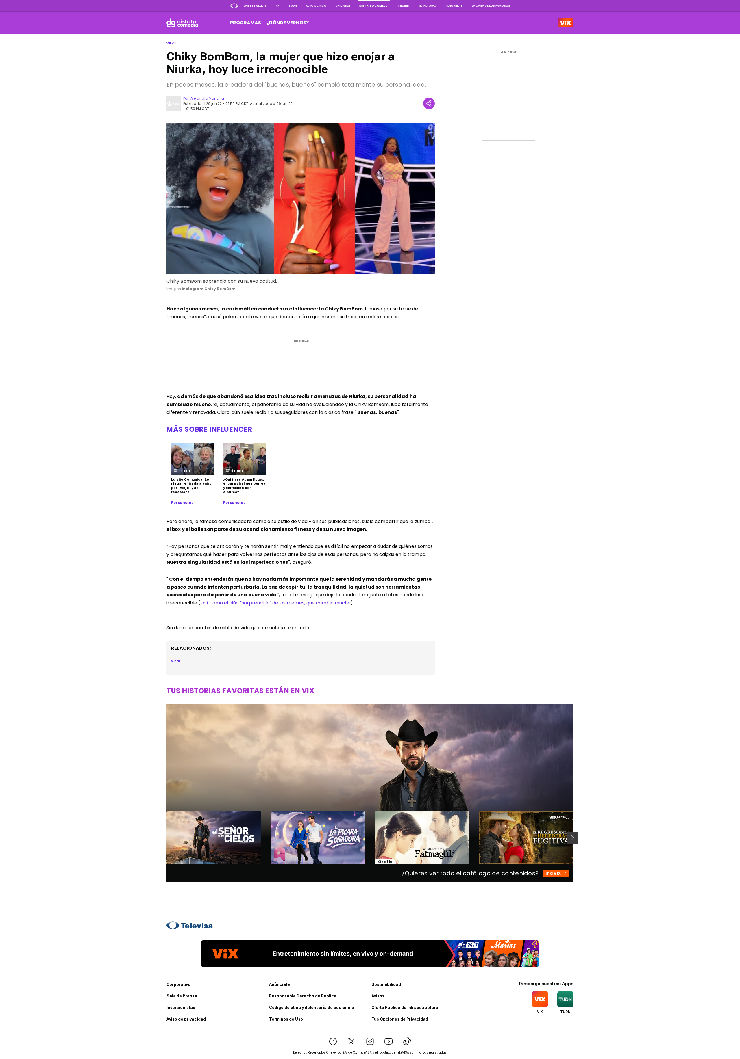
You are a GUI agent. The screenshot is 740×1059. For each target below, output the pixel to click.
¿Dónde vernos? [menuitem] (288, 22)
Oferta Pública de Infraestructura (404, 1007)
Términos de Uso (286, 1019)
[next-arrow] (572, 838)
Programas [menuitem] (245, 22)
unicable (343, 5)
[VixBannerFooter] (370, 953)
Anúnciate (279, 984)
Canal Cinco (316, 5)
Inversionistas (180, 1007)
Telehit (404, 5)
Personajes (182, 502)
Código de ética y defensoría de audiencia (311, 1007)
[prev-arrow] (163, 837)
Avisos (377, 996)
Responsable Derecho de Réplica (302, 996)
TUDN (292, 5)
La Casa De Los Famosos (491, 5)
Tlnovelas (453, 5)
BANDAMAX (427, 5)
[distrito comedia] (182, 23)
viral (171, 43)
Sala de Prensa (181, 996)
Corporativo (178, 984)
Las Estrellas (255, 5)
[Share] (429, 103)
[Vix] (566, 22)
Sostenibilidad (386, 984)
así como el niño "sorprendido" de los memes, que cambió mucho (276, 603)
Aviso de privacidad (186, 1019)
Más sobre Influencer (209, 429)
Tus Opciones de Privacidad (399, 1019)
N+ (277, 5)
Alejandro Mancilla (207, 98)
